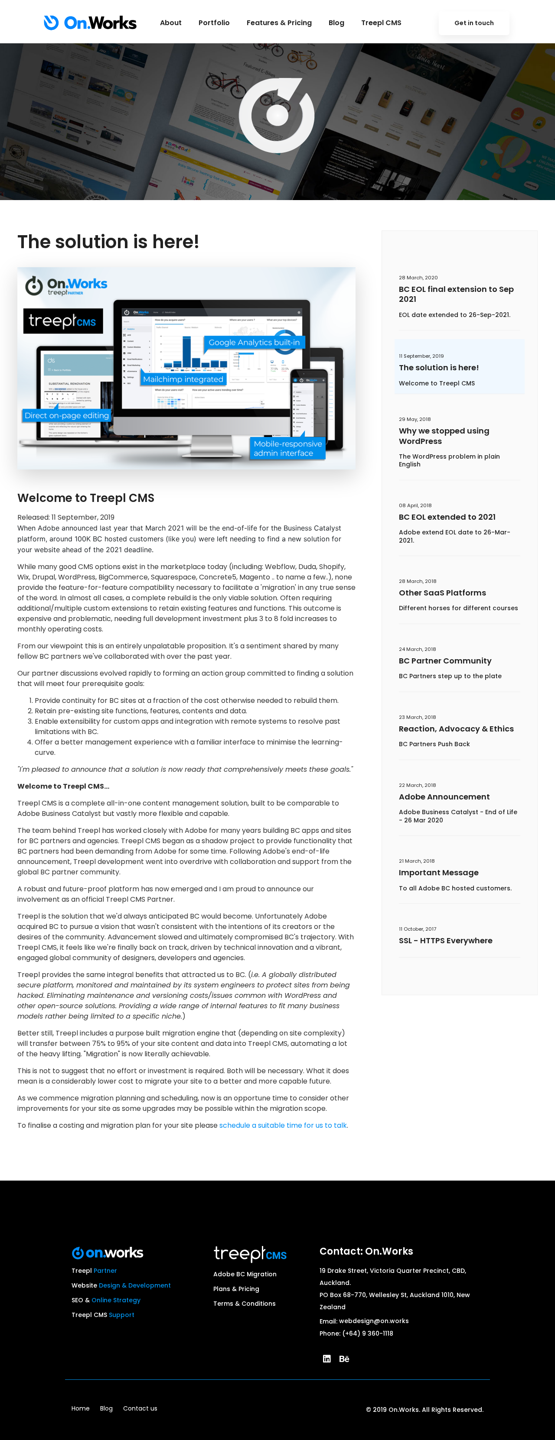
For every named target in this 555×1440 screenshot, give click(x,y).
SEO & (106, 1300)
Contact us (140, 1408)
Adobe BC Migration (245, 1274)
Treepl (94, 1270)
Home (81, 1408)
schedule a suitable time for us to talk (283, 1125)
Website (121, 1285)
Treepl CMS (103, 1315)
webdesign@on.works (374, 1321)
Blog (106, 1408)
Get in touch (474, 23)
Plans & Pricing (236, 1289)
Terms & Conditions (244, 1303)
